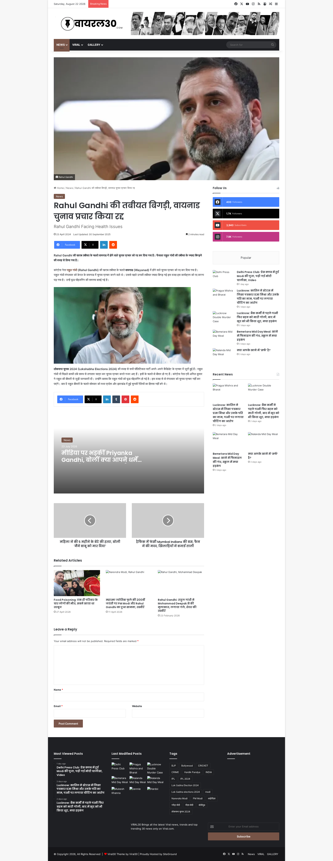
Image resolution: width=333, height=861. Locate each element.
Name (58, 689)
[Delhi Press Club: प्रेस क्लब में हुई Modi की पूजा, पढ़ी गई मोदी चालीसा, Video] (223, 277)
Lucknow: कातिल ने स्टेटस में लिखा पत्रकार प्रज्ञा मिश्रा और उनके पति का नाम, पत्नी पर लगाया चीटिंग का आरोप (258, 297)
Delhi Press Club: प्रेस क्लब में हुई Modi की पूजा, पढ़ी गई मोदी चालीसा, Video (258, 276)
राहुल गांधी (72, 270)
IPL (173, 778)
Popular (246, 257)
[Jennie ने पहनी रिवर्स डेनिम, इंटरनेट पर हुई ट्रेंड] (138, 791)
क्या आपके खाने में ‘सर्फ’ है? (254, 350)
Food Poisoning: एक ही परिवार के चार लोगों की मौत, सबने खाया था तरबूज (76, 603)
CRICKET (203, 765)
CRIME (175, 772)
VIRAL (76, 44)
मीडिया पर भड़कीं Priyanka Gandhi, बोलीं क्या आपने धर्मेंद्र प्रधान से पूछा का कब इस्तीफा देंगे (101, 463)
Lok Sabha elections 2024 (186, 791)
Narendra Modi (180, 798)
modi (207, 791)
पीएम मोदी (189, 805)
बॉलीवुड (202, 805)
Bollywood (187, 765)
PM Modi (198, 798)
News (60, 44)
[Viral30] (89, 24)
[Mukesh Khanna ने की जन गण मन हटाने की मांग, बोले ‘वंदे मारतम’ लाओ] (120, 791)
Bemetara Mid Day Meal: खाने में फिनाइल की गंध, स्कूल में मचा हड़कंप (257, 336)
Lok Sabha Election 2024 (185, 785)
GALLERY (94, 44)
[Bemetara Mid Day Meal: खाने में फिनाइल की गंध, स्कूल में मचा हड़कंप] (223, 337)
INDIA (209, 772)
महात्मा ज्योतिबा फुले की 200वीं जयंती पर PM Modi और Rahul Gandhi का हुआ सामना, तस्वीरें (125, 603)
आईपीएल (211, 798)
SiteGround (170, 854)
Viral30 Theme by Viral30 (123, 854)
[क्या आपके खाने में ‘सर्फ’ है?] (223, 355)
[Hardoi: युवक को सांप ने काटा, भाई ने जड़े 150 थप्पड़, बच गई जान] (155, 791)
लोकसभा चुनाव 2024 (181, 811)
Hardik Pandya (192, 772)
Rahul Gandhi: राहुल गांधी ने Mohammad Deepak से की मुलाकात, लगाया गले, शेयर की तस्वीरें (177, 605)
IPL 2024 (185, 778)
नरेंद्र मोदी (176, 805)
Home (60, 187)
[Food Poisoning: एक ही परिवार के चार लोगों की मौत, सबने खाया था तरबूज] (77, 583)
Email (58, 706)
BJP (174, 765)
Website (137, 706)
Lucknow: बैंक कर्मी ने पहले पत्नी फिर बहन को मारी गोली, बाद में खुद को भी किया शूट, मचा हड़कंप (257, 317)
